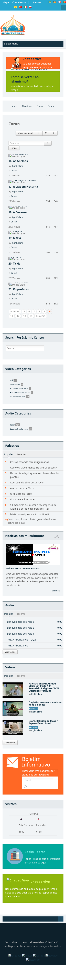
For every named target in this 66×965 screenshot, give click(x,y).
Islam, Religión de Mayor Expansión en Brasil (43, 722)
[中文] (20, 6)
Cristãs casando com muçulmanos (29, 462)
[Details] (39, 133)
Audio (40, 106)
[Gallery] (46, 133)
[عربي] (50, 1)
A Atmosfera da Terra (22, 488)
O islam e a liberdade (22, 499)
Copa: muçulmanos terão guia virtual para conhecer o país (32, 520)
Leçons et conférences (20, 429)
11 (11, 316)
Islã (13, 380)
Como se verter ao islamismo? (25, 79)
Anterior (15, 311)
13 (24, 316)
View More (10, 742)
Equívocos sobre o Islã (20, 388)
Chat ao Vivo (40, 882)
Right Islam (17, 165)
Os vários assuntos (19, 396)
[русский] (30, 6)
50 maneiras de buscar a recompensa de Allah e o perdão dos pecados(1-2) (33, 506)
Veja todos (10, 651)
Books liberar (35, 852)
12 (18, 316)
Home (14, 106)
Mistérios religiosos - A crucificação (30, 514)
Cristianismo (16, 384)
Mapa (6, 2)
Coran (14, 170)
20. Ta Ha (14, 263)
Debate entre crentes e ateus (23, 568)
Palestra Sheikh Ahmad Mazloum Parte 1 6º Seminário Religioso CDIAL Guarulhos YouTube (44, 687)
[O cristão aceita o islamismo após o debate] (13, 708)
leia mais (55, 590)
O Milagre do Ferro (21, 493)
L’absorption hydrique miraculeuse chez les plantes (34, 475)
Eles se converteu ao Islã (21, 392)
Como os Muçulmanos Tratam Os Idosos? (33, 467)
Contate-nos (19, 2)
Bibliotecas (26, 106)
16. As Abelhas (18, 161)
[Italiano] (25, 6)
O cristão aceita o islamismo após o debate (45, 703)
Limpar (14, 147)
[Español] (15, 6)
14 (31, 316)
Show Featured (25, 133)
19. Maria (14, 238)
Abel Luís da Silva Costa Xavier (27, 482)
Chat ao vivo (32, 59)
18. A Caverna (17, 212)
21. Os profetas (18, 289)
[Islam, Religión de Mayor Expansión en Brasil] (13, 727)
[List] (54, 133)
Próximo (40, 316)
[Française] (59, 1)
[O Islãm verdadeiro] (12, 25)
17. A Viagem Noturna (23, 186)
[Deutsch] (54, 1)
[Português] (64, 1)
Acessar (36, 2)
